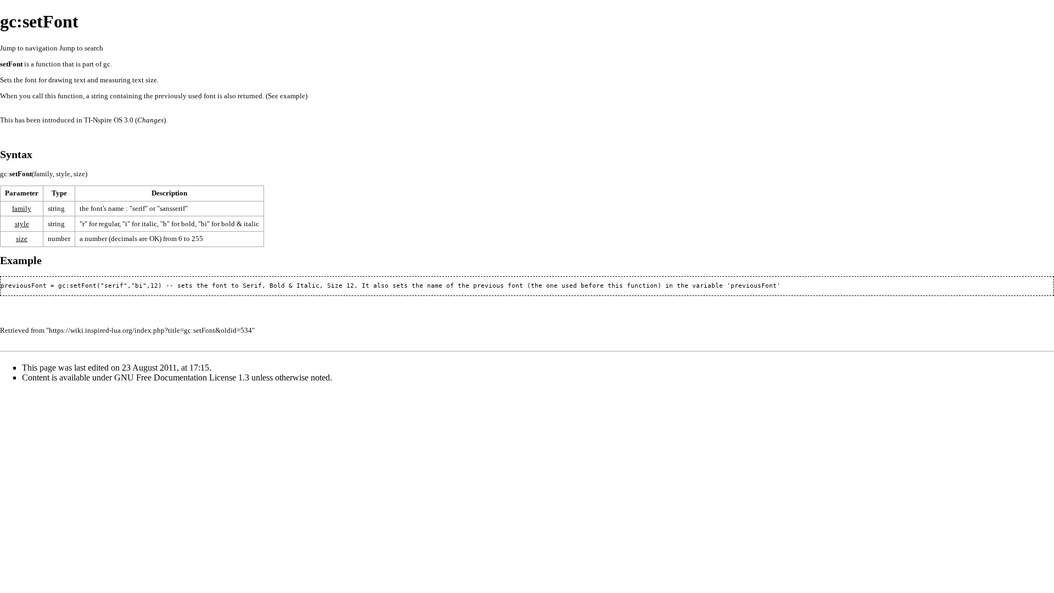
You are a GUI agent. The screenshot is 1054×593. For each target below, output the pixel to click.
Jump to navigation (29, 48)
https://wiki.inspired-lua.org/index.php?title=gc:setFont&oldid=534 (150, 330)
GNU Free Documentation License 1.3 (181, 377)
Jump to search (81, 48)
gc (106, 64)
